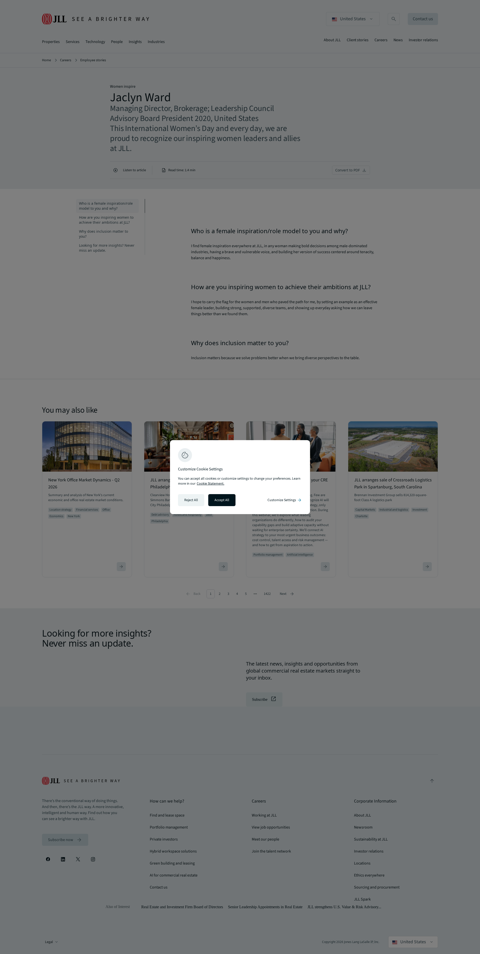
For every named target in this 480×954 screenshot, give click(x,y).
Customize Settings (285, 500)
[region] (240, 477)
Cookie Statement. (210, 483)
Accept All (221, 500)
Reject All (191, 500)
